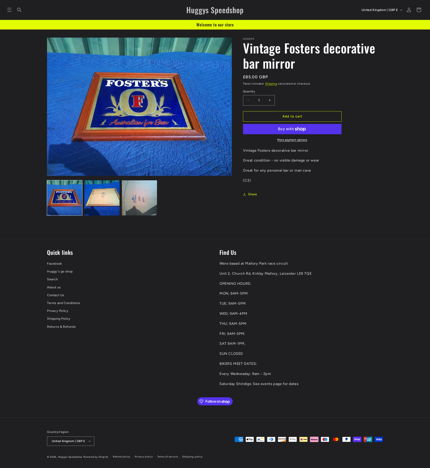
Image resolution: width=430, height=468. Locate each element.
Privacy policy (144, 456)
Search (52, 279)
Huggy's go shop (60, 271)
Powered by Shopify (96, 456)
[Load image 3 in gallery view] (139, 197)
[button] (9, 10)
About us (54, 287)
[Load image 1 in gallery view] (64, 197)
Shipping (271, 83)
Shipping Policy (59, 319)
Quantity (249, 91)
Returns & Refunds (61, 326)
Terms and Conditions (63, 303)
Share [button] (252, 194)
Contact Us (55, 295)
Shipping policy (192, 456)
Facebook (54, 263)
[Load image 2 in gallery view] (102, 197)
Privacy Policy (57, 311)
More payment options (292, 139)
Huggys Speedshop (70, 456)
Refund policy (121, 456)
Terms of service (167, 456)
